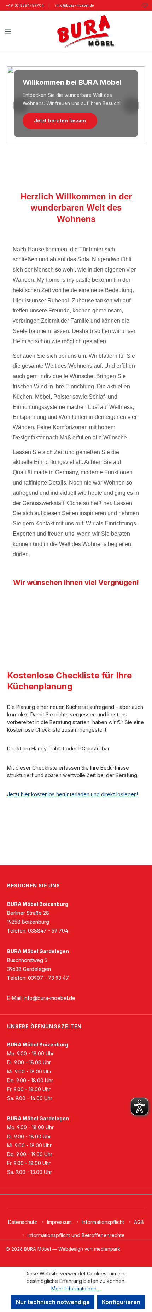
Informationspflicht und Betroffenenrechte (76, 1235)
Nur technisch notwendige (53, 1302)
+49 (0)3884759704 (25, 5)
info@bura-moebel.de (74, 5)
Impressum (59, 1222)
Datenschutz (22, 1222)
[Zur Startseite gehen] (85, 31)
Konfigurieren (121, 1302)
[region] (76, 105)
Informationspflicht (103, 1222)
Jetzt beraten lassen (60, 120)
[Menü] (8, 31)
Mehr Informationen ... (76, 1288)
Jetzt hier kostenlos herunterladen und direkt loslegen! (72, 794)
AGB (139, 1222)
